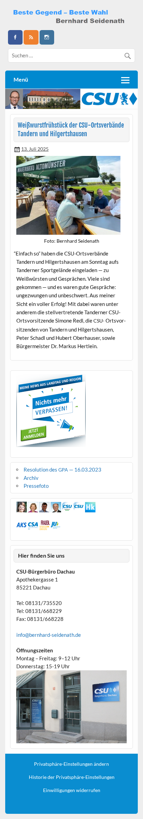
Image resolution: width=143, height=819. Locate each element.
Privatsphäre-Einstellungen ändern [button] (71, 764)
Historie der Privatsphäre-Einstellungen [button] (72, 777)
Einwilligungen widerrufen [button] (71, 790)
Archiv (31, 478)
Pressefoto (36, 486)
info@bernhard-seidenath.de (48, 635)
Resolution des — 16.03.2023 (62, 469)
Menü (21, 79)
